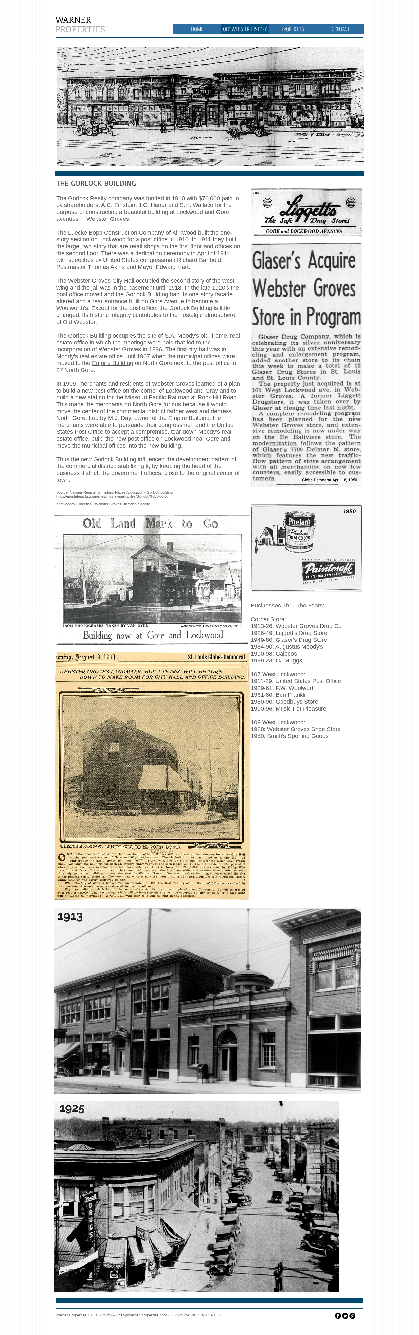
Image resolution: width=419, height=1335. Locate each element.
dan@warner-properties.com (142, 1315)
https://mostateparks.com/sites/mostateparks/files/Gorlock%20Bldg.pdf (112, 496)
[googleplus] (352, 1316)
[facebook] (338, 1316)
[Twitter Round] (345, 1316)
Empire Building (112, 363)
